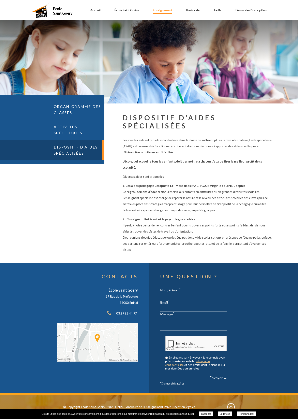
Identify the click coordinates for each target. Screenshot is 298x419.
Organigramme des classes (77, 109)
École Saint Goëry (126, 10)
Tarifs (217, 10)
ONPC (119, 407)
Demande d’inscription (251, 10)
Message (167, 314)
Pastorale (192, 10)
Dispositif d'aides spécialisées (76, 150)
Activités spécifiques (68, 130)
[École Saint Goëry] (41, 9)
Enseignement (162, 10)
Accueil (95, 10)
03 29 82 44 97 (126, 313)
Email (164, 302)
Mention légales (184, 407)
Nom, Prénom (170, 290)
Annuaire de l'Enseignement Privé (148, 407)
